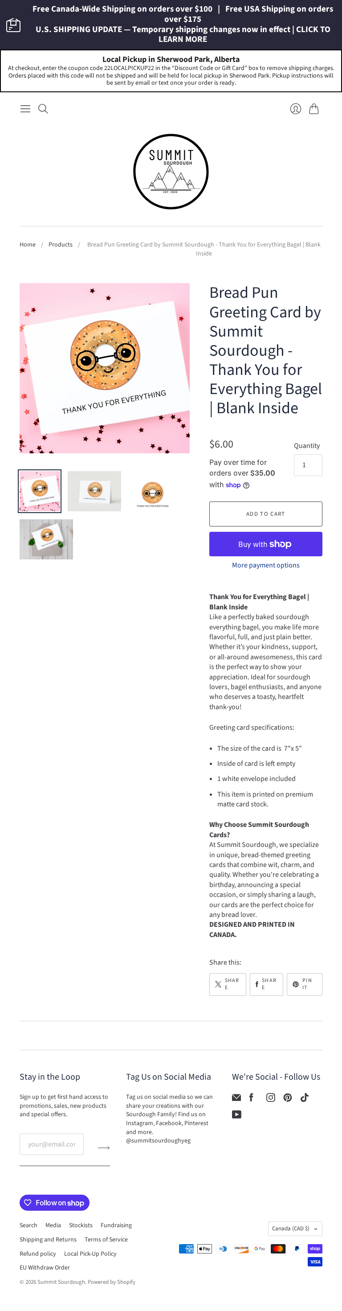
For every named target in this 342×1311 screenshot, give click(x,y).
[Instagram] (270, 1100)
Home (28, 245)
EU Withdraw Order (45, 1267)
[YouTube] (236, 1117)
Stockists (81, 1225)
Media (53, 1225)
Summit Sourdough (61, 1282)
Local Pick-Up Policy (90, 1253)
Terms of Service (106, 1239)
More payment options (266, 565)
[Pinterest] (287, 1100)
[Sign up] (104, 1148)
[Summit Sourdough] (171, 172)
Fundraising (116, 1225)
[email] (236, 1100)
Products (61, 245)
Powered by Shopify (111, 1282)
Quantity (307, 446)
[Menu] (25, 108)
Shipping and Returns (48, 1239)
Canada (290, 1229)
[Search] (43, 108)
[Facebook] (251, 1100)
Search (28, 1225)
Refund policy (38, 1253)
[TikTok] (304, 1100)
